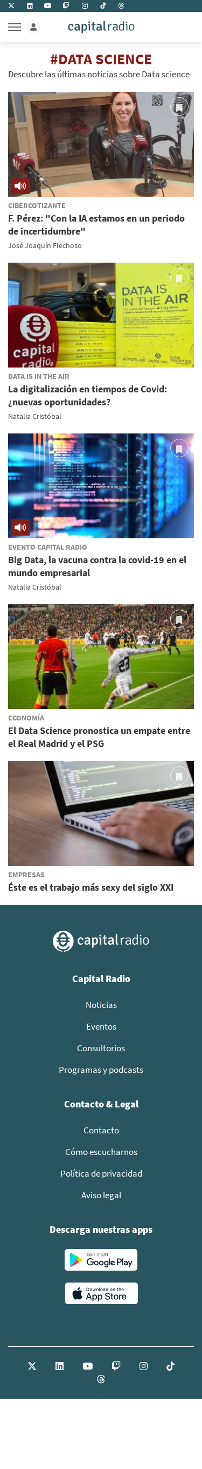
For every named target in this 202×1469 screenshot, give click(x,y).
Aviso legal (101, 1195)
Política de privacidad (101, 1173)
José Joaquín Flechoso (45, 245)
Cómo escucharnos (101, 1152)
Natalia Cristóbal (34, 416)
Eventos (101, 1026)
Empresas (26, 874)
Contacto (101, 1130)
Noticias (101, 1005)
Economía (26, 718)
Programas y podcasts (101, 1070)
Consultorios (101, 1048)
